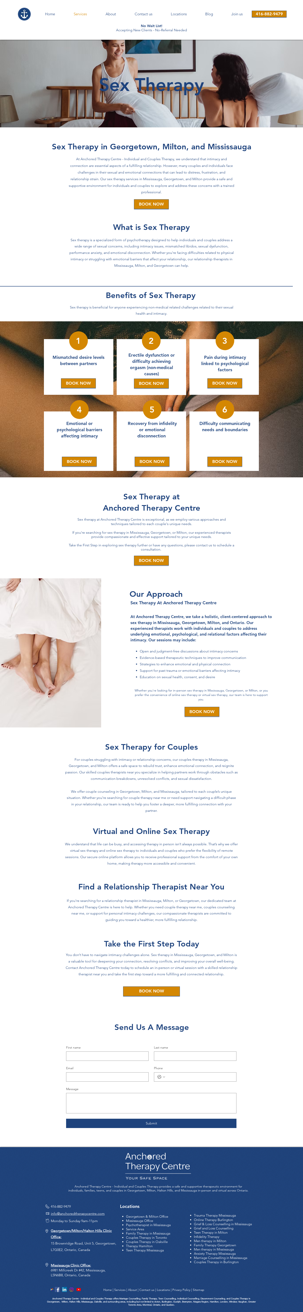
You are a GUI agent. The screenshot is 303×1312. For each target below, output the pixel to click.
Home (107, 1290)
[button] (237, 14)
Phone (158, 1068)
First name (73, 1047)
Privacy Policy (181, 1290)
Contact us (146, 1290)
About (132, 1290)
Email (69, 1068)
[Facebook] (57, 1289)
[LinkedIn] (64, 1289)
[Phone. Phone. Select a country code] (161, 1077)
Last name (161, 1047)
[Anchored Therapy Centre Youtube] (78, 1289)
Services (120, 1290)
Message (72, 1089)
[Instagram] (71, 1289)
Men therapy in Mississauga (214, 1249)
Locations (163, 1290)
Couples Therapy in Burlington (216, 1262)
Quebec (170, 1304)
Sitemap (198, 1290)
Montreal (147, 1304)
